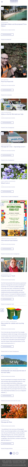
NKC (25, 465)
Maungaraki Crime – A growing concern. (13, 146)
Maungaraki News (5, 420)
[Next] (17, 453)
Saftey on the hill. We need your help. (12, 114)
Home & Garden (4, 181)
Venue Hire (8, 460)
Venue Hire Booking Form (18, 460)
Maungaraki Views (7, 461)
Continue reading (7, 34)
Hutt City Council (5, 321)
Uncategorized (4, 22)
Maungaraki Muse (6, 422)
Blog (10, 462)
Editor (13, 29)
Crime (2, 112)
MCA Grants (15, 461)
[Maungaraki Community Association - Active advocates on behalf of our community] (14, 2)
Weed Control (5, 183)
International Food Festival (9, 240)
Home (3, 460)
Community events (5, 238)
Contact (23, 462)
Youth (9, 274)
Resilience (6, 462)
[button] (2, 2)
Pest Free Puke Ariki (7, 81)
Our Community (4, 79)
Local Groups (16, 462)
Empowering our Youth (8, 276)
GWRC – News (22, 461)
